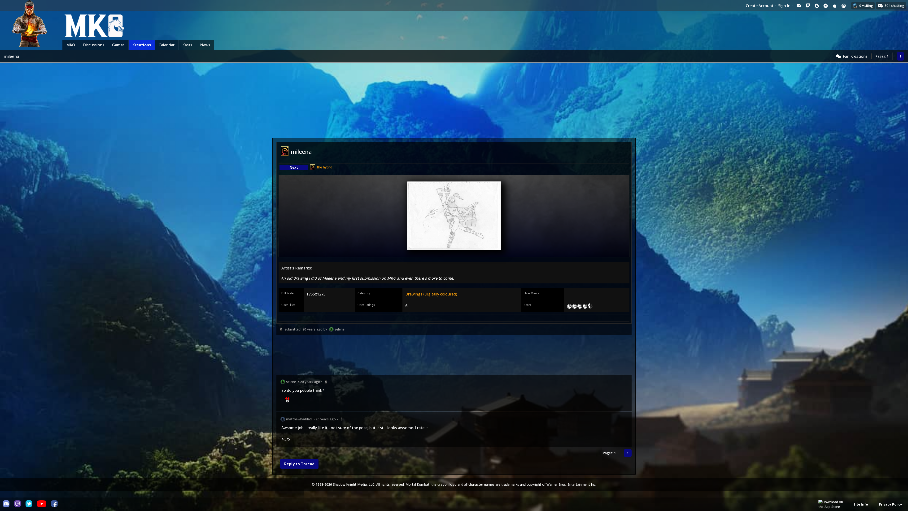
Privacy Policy (890, 504)
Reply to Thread (299, 464)
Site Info (861, 504)
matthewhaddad (299, 419)
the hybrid (324, 167)
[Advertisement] (454, 98)
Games (118, 45)
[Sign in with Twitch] (807, 5)
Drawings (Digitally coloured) (431, 294)
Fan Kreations (855, 56)
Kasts (187, 45)
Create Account (759, 5)
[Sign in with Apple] (834, 5)
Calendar (167, 45)
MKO (70, 45)
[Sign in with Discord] (798, 5)
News (205, 45)
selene (340, 329)
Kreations (141, 45)
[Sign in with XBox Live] (843, 5)
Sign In (784, 5)
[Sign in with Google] (816, 5)
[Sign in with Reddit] (825, 5)
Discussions (93, 45)
